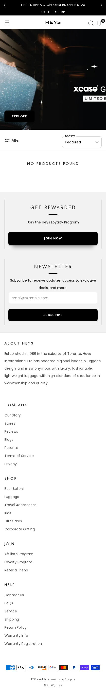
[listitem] (53, 4)
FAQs (8, 603)
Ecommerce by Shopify (59, 679)
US (43, 12)
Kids (7, 513)
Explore (19, 116)
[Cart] (99, 22)
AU (56, 12)
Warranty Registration (23, 643)
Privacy (10, 463)
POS (33, 679)
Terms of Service (19, 455)
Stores (9, 423)
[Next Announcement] (102, 5)
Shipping (11, 619)
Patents (11, 447)
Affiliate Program (19, 554)
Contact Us (14, 595)
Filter (16, 140)
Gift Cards (13, 521)
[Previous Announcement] (4, 5)
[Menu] (6, 22)
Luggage (11, 496)
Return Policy (15, 627)
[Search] (90, 22)
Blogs (8, 439)
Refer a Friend (16, 570)
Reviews (11, 431)
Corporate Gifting (19, 529)
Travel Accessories (20, 504)
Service (10, 611)
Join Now (53, 238)
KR (63, 12)
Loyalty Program (18, 562)
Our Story (12, 415)
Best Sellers (14, 488)
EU (50, 12)
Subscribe (53, 315)
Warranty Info (16, 635)
